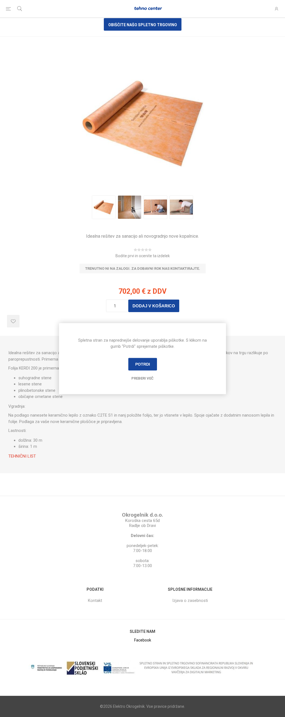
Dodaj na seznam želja (13, 321)
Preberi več (142, 378)
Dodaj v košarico (153, 305)
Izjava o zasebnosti (190, 600)
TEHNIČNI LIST (22, 456)
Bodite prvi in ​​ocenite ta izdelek (143, 256)
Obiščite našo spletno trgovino (142, 25)
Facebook (142, 640)
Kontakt (95, 600)
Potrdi (142, 364)
